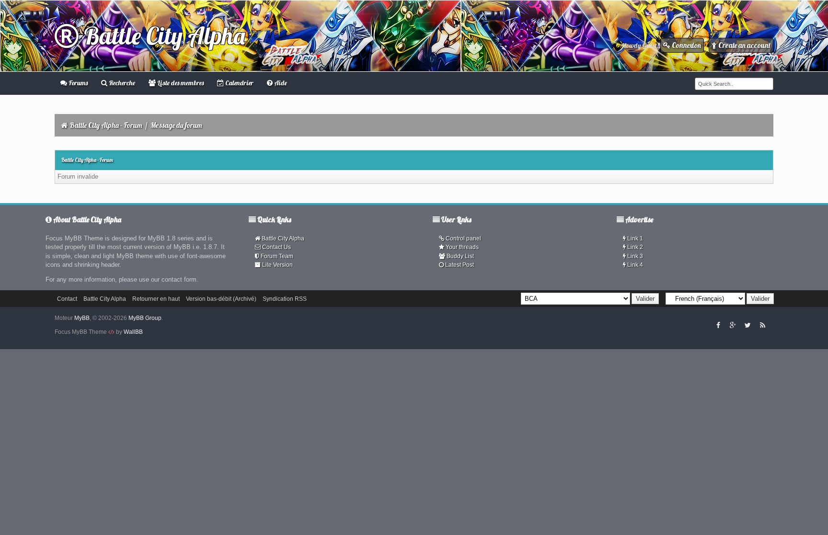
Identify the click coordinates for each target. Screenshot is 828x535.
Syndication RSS (285, 299)
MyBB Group (144, 318)
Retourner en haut (156, 299)
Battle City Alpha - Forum (105, 125)
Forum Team (276, 256)
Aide (280, 83)
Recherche (121, 83)
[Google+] (732, 325)
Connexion (685, 45)
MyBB (82, 318)
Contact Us (276, 247)
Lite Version (277, 265)
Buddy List (459, 256)
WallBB (133, 332)
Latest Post (459, 265)
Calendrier (238, 83)
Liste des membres (180, 83)
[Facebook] (718, 325)
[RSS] (762, 325)
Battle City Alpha (162, 36)
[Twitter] (747, 325)
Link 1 (634, 238)
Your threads (461, 247)
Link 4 (634, 265)
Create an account (743, 45)
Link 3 (634, 256)
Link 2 (634, 247)
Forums (77, 83)
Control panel (462, 238)
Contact (67, 299)
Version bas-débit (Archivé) (221, 299)
